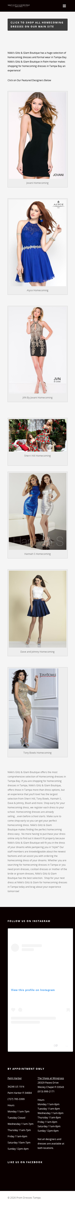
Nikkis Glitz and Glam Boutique (32, 1045)
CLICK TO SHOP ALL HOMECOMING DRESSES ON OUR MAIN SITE (37, 24)
